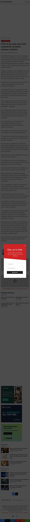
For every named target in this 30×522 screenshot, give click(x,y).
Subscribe (15, 272)
